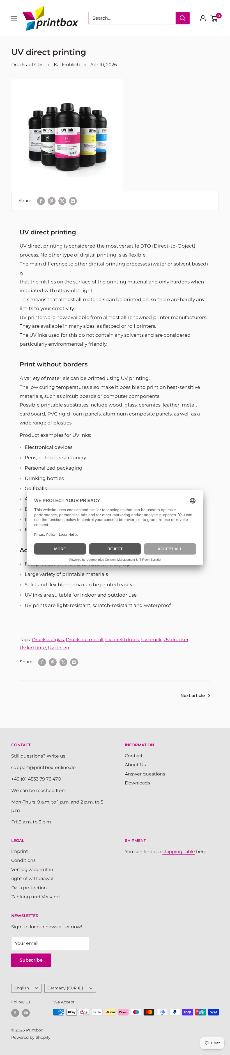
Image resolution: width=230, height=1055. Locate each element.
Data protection (29, 887)
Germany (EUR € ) (65, 988)
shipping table (178, 851)
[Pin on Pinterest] (52, 201)
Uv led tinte (33, 647)
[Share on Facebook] (41, 201)
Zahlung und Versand (35, 896)
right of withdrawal (32, 878)
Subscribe (31, 960)
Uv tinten (58, 647)
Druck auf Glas (27, 64)
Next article (192, 695)
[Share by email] (73, 201)
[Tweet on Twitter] (62, 201)
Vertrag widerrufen (32, 869)
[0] (214, 18)
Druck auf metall (84, 639)
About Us (135, 764)
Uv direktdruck (122, 639)
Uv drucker (176, 639)
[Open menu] (14, 18)
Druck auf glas (48, 639)
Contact (134, 755)
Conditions (23, 860)
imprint (19, 851)
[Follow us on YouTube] (26, 1013)
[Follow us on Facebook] (15, 1013)
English (21, 988)
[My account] (203, 18)
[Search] (183, 18)
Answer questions (145, 774)
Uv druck (151, 639)
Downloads (137, 783)
